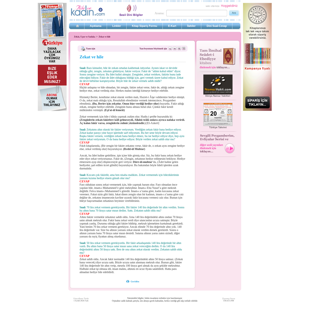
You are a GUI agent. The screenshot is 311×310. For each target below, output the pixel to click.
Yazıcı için (90, 48)
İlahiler (191, 25)
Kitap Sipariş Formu (144, 25)
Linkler (116, 25)
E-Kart (172, 25)
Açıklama (95, 25)
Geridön (135, 281)
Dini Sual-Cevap (217, 25)
